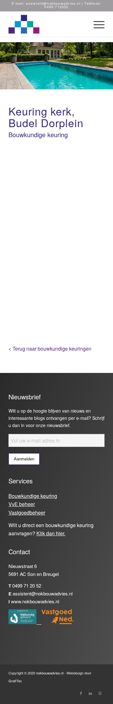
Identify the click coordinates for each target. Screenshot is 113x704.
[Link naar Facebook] (81, 694)
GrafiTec (15, 680)
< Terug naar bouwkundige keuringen (49, 348)
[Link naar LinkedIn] (90, 694)
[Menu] (96, 24)
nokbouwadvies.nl (49, 672)
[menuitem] (96, 24)
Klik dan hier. (50, 533)
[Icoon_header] (46, 24)
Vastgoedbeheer (26, 512)
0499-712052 (56, 6)
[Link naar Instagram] (100, 694)
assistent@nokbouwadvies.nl (53, 3)
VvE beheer (21, 504)
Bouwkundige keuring (32, 495)
